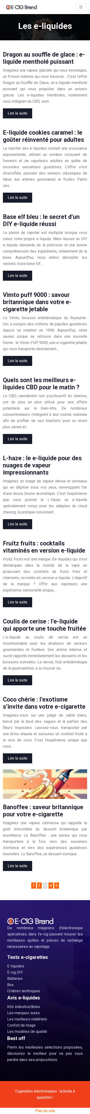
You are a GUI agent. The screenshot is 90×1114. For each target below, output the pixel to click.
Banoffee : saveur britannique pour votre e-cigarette (43, 811)
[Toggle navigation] (80, 7)
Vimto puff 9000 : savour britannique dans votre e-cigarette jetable (37, 302)
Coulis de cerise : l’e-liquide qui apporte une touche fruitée (44, 625)
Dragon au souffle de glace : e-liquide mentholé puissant (44, 58)
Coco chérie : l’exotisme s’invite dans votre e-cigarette (44, 703)
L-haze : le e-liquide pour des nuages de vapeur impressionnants (42, 465)
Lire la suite (17, 113)
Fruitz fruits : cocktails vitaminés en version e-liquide (44, 547)
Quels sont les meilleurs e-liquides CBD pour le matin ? (41, 384)
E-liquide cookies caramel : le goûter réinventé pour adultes (43, 136)
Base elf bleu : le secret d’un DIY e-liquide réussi (41, 220)
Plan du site (45, 1111)
